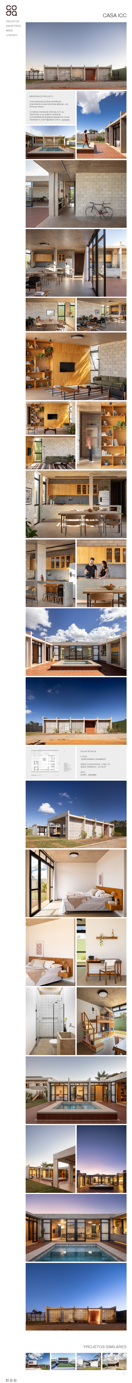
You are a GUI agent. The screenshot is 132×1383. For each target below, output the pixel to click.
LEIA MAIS (66, 120)
